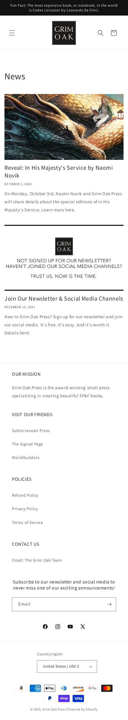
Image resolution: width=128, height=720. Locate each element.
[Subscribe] (109, 604)
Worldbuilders (26, 457)
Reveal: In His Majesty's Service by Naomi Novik (58, 171)
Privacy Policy (25, 508)
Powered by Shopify (82, 709)
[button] (11, 33)
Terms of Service (27, 522)
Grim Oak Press (54, 709)
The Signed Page (27, 444)
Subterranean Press (31, 430)
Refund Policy (25, 495)
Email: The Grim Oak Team (37, 560)
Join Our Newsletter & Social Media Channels (63, 298)
